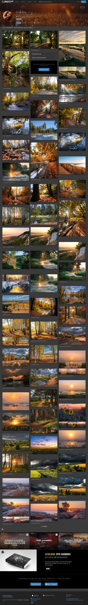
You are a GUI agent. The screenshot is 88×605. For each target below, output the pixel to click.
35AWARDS (38, 22)
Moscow (30, 16)
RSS (4, 529)
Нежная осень (34, 96)
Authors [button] (23, 1)
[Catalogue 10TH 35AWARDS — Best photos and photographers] (18, 560)
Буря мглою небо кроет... (65, 346)
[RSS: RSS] (2, 529)
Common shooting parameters (39, 57)
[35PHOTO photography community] (7, 2)
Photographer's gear (36, 53)
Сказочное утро (63, 128)
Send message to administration (72, 598)
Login (78, 1)
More (48, 569)
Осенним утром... (63, 103)
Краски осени (6, 314)
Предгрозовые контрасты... (66, 473)
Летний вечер (34, 50)
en (67, 596)
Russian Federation (22, 16)
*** (3, 111)
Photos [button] (17, 1)
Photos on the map (36, 598)
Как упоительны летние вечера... (67, 80)
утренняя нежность (8, 474)
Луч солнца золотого (8, 182)
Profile (30, 22)
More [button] (35, 1)
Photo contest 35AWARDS (8, 596)
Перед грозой (62, 496)
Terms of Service (26, 599)
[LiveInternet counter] (6, 598)
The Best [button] (29, 1)
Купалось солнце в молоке (66, 375)
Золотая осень (35, 364)
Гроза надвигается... (36, 479)
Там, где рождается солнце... (66, 399)
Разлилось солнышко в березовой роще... (39, 340)
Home (4, 27)
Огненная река (7, 135)
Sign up (83, 1)
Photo (18, 22)
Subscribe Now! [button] (44, 69)
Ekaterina (31, 27)
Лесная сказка (7, 88)
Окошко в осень (35, 317)
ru (69, 596)
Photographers (9, 27)
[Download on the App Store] (37, 595)
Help (35, 600)
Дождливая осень (35, 179)
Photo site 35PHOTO (8, 595)
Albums (24, 22)
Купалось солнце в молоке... (66, 449)
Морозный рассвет (8, 524)
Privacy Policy (20, 599)
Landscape (19, 18)
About (32, 600)
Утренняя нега (63, 281)
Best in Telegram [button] (52, 584)
